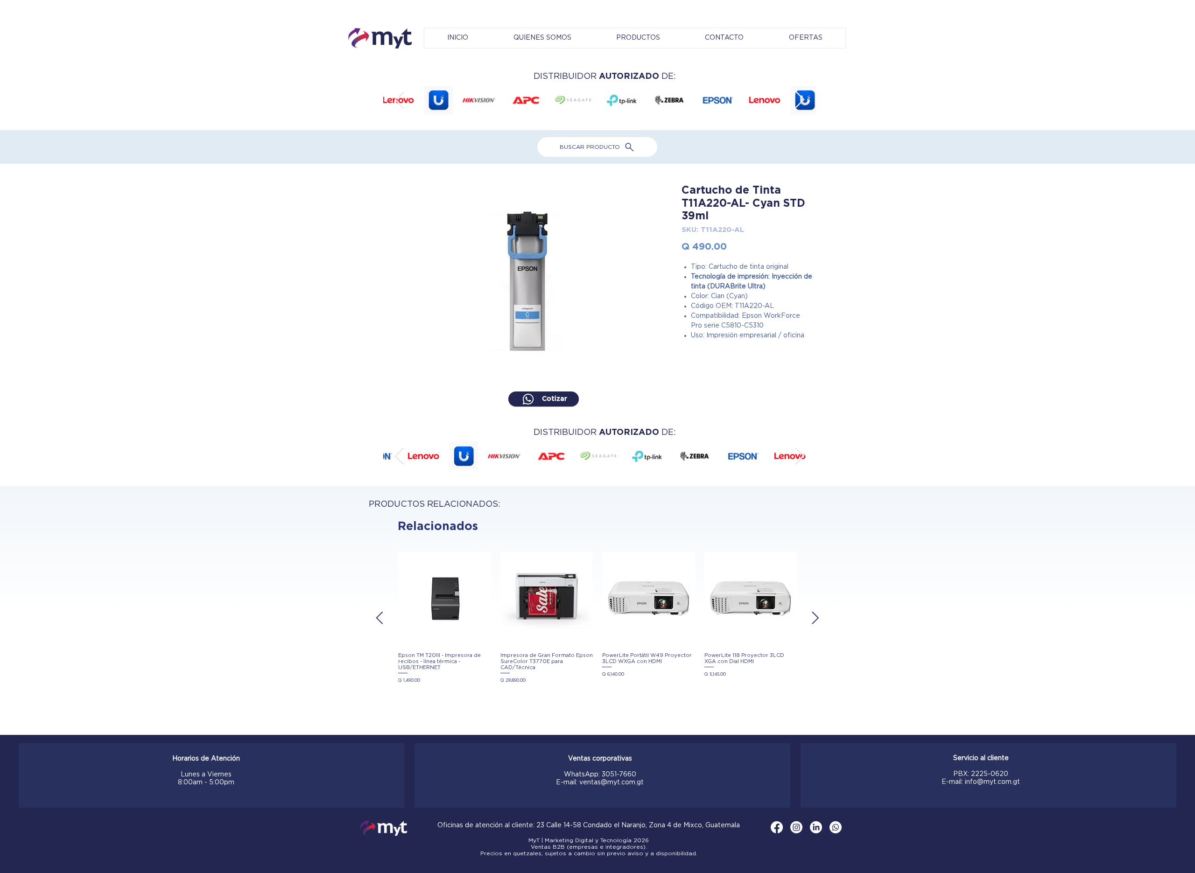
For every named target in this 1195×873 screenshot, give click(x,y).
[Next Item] (799, 100)
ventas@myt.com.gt (611, 782)
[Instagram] (796, 827)
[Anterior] (379, 618)
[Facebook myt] (777, 827)
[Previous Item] (399, 100)
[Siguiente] (815, 618)
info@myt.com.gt (992, 782)
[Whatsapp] (835, 827)
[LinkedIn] (816, 827)
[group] (597, 618)
